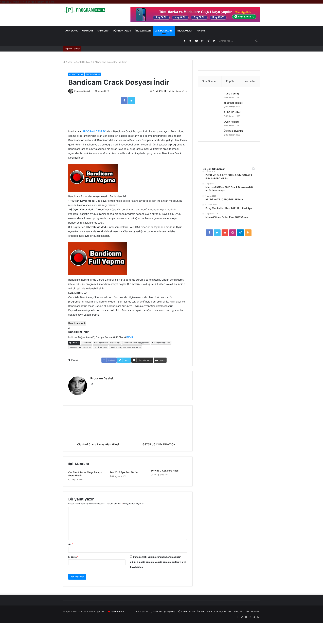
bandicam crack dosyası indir (136, 343)
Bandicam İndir (77, 323)
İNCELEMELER (143, 30)
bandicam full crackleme (80, 347)
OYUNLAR (87, 30)
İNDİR (129, 337)
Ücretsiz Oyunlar (233, 130)
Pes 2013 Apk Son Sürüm (124, 472)
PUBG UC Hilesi (232, 112)
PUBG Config (231, 93)
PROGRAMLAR (184, 30)
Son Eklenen (209, 81)
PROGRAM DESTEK (94, 131)
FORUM (201, 30)
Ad (70, 544)
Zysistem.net (118, 611)
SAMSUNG (103, 30)
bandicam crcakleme (161, 343)
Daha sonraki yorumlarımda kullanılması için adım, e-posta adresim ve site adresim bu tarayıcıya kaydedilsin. (158, 561)
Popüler (231, 81)
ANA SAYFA (71, 30)
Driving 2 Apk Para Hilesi (165, 470)
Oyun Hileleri (231, 121)
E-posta (73, 556)
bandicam (86, 343)
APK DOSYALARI (163, 30)
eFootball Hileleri (233, 102)
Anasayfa (70, 62)
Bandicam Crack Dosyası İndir (107, 343)
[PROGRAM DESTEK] (84, 10)
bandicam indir (100, 347)
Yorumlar (250, 81)
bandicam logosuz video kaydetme (125, 347)
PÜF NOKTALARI (122, 30)
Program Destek (82, 91)
